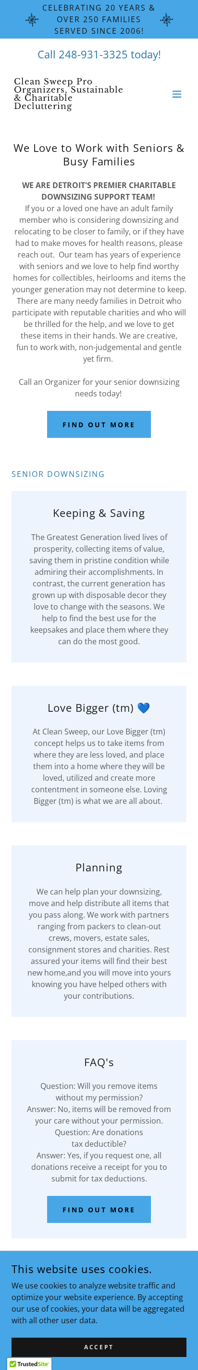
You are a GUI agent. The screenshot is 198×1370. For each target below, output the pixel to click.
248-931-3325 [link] (93, 54)
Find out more (99, 424)
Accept (98, 1347)
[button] (176, 94)
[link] (73, 106)
